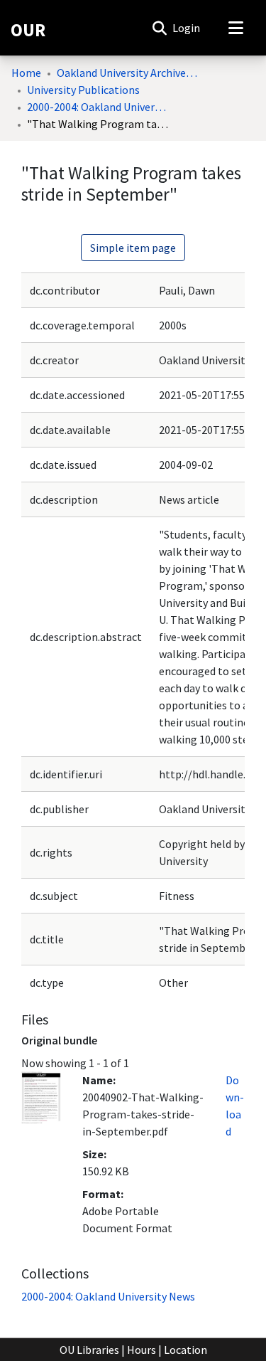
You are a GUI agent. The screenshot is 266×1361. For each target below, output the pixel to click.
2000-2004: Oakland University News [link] (98, 107)
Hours (141, 1350)
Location (185, 1350)
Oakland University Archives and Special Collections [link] (128, 72)
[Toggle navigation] (235, 27)
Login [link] (186, 28)
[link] (108, 1296)
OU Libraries (89, 1350)
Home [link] (26, 72)
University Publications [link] (83, 90)
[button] (159, 27)
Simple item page (133, 247)
